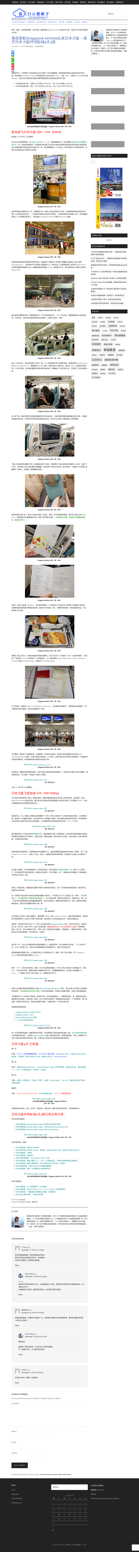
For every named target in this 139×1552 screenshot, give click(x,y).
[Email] (49, 70)
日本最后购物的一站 (64, 870)
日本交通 (35, 30)
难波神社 (26, 1080)
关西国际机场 (37, 834)
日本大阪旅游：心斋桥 (24, 1153)
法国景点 (94, 355)
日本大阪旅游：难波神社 (24, 1155)
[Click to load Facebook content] (93, 162)
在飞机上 (28, 1202)
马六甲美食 (96, 377)
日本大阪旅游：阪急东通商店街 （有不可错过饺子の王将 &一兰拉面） (41, 1163)
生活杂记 (97, 359)
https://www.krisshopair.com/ (50, 988)
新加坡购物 (95, 339)
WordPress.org (16, 1503)
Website (14, 1453)
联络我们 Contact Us (97, 1490)
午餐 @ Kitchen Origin (78, 1054)
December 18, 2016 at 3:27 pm (36, 1337)
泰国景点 (102, 355)
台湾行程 (119, 322)
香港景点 (95, 373)
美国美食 (104, 365)
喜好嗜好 (96, 331)
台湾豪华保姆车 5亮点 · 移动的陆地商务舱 (106, 299)
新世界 (13, 1057)
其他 (93, 318)
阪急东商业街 (71, 1067)
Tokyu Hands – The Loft (59, 1080)
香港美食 (103, 373)
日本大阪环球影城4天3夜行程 (31, 1114)
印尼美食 (108, 317)
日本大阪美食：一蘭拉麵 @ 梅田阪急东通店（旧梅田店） (36, 1192)
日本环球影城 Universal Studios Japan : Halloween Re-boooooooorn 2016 (42, 1127)
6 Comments (39, 46)
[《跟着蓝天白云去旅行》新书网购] (109, 228)
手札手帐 (114, 330)
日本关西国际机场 (45, 1093)
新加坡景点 (107, 335)
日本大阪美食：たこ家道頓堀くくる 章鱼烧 (31, 1187)
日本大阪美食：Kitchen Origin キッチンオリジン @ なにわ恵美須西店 (41, 1189)
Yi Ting (23, 1247)
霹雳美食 (111, 369)
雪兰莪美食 (94, 369)
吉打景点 (94, 326)
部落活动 (114, 365)
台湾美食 (111, 322)
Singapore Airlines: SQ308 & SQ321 (28, 1012)
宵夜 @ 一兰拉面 (40, 1070)
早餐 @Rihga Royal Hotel (25, 1067)
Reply (17, 1265)
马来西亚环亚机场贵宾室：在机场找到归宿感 (107, 303)
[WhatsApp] (49, 60)
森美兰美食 (108, 344)
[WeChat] (49, 57)
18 (59, 1514)
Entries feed (15, 1494)
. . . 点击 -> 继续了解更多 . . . (36, 1227)
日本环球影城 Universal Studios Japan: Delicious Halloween (37, 1130)
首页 (13, 30)
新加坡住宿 (95, 336)
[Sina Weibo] (49, 65)
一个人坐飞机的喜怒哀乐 (24, 1020)
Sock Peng (29, 1274)
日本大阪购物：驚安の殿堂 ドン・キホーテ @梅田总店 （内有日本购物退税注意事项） (47, 1161)
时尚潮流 (96, 344)
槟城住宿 (117, 344)
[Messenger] (49, 54)
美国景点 (95, 365)
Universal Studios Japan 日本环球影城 (50, 1067)
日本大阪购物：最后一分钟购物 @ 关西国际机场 (33, 1169)
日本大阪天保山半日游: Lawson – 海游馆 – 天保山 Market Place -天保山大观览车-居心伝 (47, 1150)
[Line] (49, 62)
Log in (13, 1490)
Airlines (22, 1202)
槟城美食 (110, 350)
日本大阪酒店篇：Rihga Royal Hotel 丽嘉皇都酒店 (33, 1166)
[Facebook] (49, 52)
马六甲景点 (111, 373)
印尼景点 (100, 317)
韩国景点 (120, 369)
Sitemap (93, 1494)
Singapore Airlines (35, 142)
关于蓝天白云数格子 (97, 1485)
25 (59, 1519)
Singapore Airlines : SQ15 (25, 1015)
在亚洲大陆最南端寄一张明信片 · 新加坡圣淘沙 (108, 295)
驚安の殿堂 (16, 1083)
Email (13, 1442)
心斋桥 (19, 1080)
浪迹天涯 (34, 1202)
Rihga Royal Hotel (62, 1054)
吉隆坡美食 (112, 326)
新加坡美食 (120, 335)
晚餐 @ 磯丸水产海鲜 (77, 1080)
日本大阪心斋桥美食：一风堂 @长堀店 (29, 1194)
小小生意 (105, 331)
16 (85, 1510)
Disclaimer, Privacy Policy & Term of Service (105, 1498)
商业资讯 (122, 326)
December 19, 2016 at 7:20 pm (32, 1373)
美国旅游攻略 (111, 360)
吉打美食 (102, 326)
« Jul (52, 1530)
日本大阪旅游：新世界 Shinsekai (27, 1147)
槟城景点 (96, 350)
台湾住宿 (94, 322)
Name (14, 1431)
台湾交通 (116, 317)
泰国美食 (111, 355)
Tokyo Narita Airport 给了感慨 (26, 1017)
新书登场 (123, 331)
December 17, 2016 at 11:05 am (32, 1250)
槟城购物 (122, 350)
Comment (15, 1404)
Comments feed (16, 1498)
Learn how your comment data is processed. (55, 1474)
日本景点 (113, 339)
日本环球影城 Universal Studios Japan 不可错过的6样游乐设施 (38, 1124)
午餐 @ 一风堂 (36, 1080)
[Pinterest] (49, 67)
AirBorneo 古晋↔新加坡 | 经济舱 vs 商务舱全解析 (109, 278)
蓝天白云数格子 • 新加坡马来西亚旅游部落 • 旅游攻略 (30, 13)
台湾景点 (102, 322)
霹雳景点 (102, 369)
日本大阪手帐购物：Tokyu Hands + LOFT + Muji (33, 1158)
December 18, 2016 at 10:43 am (32, 1313)
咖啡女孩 (24, 1310)
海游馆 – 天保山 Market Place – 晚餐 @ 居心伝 (35, 1057)
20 (69, 1514)
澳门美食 (119, 355)
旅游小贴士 (104, 339)
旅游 (18, 30)
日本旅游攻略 (26, 30)
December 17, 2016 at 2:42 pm (36, 1277)
